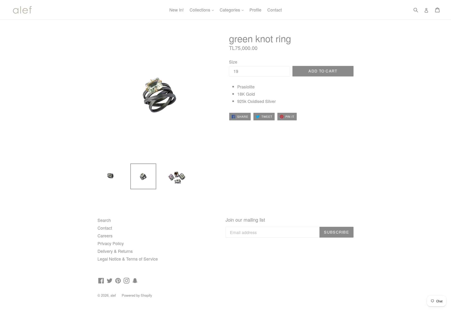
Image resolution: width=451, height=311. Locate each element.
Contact (274, 10)
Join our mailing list (245, 220)
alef (113, 295)
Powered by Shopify (137, 295)
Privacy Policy (110, 243)
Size (233, 62)
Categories (233, 9)
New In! (176, 10)
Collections (203, 9)
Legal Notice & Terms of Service (127, 259)
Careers (105, 235)
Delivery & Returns (115, 251)
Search (104, 220)
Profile (255, 10)
